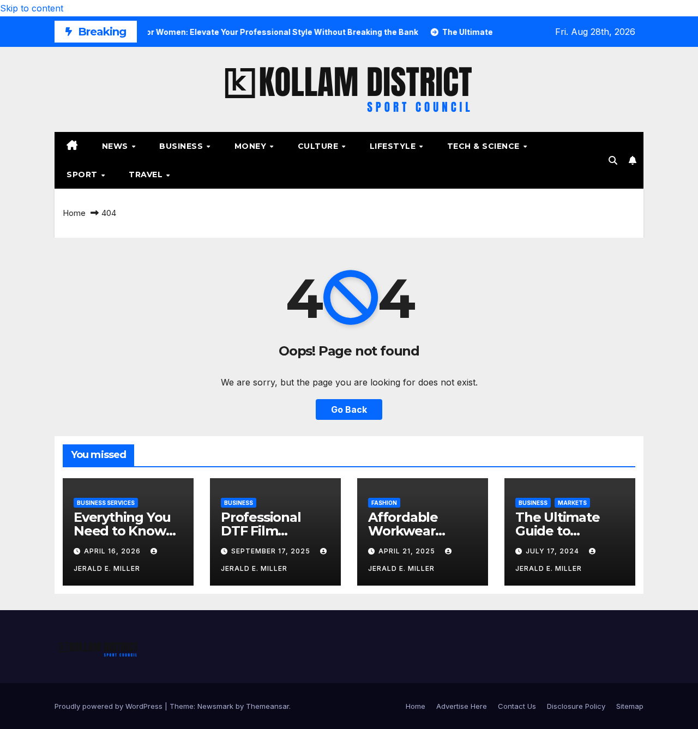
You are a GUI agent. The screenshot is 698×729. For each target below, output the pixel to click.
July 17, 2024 (553, 551)
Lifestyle (394, 146)
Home (74, 213)
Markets (572, 502)
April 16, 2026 (113, 551)
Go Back (349, 409)
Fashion (384, 502)
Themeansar (267, 706)
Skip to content (31, 8)
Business (182, 146)
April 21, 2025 (407, 551)
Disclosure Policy (576, 706)
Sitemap (629, 706)
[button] (613, 160)
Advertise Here (461, 706)
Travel (147, 174)
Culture (319, 146)
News (116, 146)
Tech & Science (484, 146)
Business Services (106, 502)
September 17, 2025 (271, 551)
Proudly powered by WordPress (110, 706)
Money (251, 146)
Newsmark (215, 706)
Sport (83, 174)
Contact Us (517, 706)
